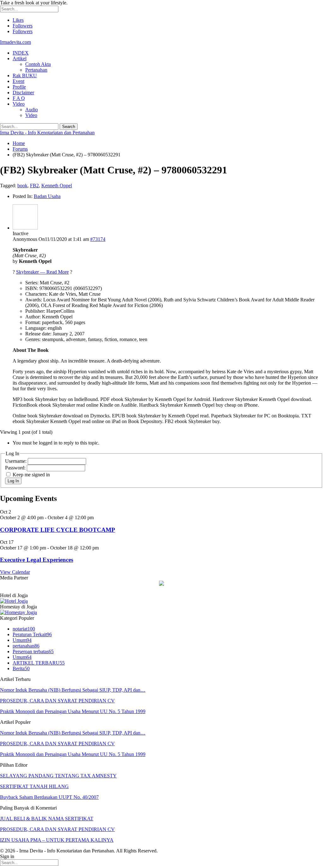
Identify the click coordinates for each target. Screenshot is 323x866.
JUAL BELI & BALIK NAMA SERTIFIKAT (46, 818)
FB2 (34, 185)
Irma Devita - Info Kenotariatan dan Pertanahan (47, 132)
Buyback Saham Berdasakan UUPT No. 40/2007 (49, 797)
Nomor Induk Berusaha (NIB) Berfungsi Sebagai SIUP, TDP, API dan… (72, 690)
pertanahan (26, 645)
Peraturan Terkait (32, 634)
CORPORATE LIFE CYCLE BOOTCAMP (57, 529)
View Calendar (15, 572)
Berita (21, 668)
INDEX (21, 52)
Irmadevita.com (15, 42)
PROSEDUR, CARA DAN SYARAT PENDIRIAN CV (57, 700)
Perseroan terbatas (33, 651)
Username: (16, 461)
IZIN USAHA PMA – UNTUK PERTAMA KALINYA (57, 840)
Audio (31, 109)
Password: (16, 467)
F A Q (19, 98)
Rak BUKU (25, 75)
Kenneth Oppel (56, 185)
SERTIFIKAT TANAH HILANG (34, 786)
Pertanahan (36, 70)
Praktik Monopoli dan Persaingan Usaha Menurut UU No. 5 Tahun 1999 (72, 711)
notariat (24, 628)
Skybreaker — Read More (42, 272)
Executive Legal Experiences (36, 559)
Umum (22, 640)
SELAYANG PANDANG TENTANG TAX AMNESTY (58, 775)
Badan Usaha (47, 196)
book (22, 185)
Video (19, 104)
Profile (19, 87)
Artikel (19, 58)
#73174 (97, 239)
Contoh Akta (38, 64)
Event (18, 81)
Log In (13, 481)
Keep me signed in (31, 474)
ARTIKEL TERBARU (39, 662)
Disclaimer (23, 92)
